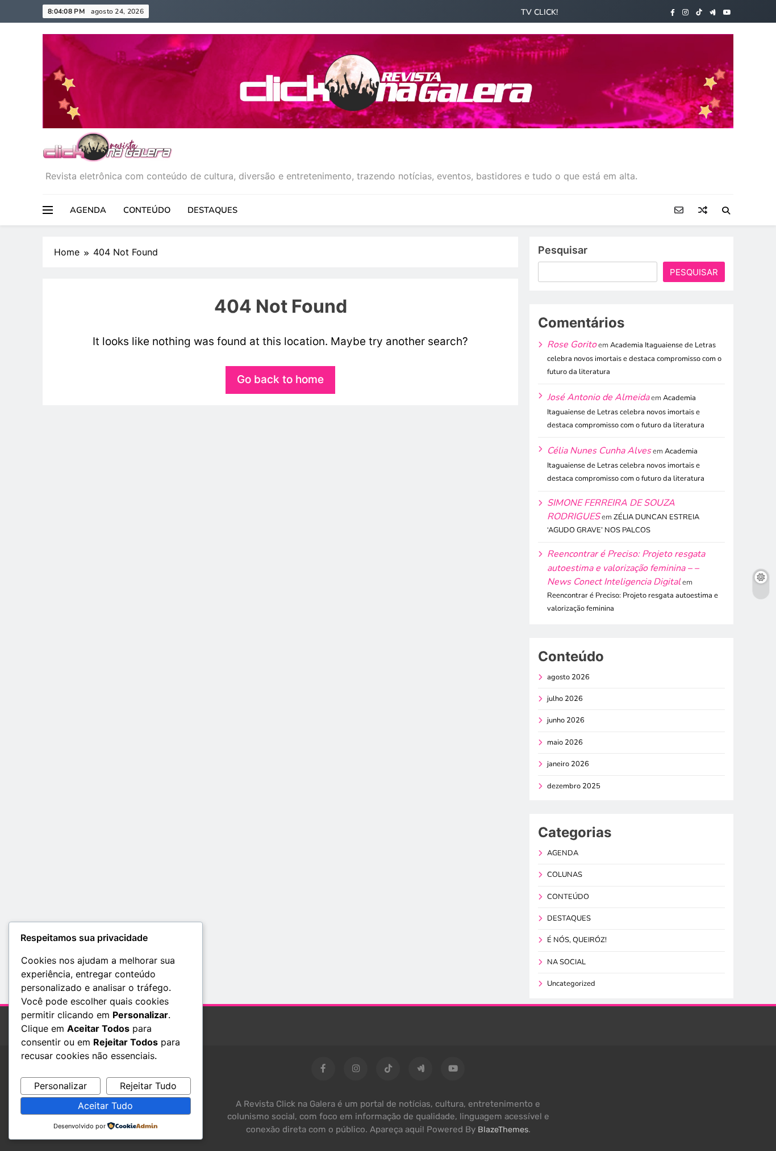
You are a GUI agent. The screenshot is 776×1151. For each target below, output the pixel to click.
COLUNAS (564, 874)
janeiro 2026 (568, 764)
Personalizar (60, 1085)
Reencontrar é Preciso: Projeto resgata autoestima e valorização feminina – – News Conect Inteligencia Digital (626, 568)
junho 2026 (566, 720)
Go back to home (280, 379)
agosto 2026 (568, 677)
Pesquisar (562, 250)
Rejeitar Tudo (148, 1085)
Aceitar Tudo (105, 1105)
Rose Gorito (571, 344)
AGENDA (88, 210)
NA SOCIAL (566, 962)
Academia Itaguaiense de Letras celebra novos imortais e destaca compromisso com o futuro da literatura (634, 358)
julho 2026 (565, 699)
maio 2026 (565, 742)
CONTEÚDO (146, 210)
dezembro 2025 (573, 786)
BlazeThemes (503, 1130)
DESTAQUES (212, 210)
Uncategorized (571, 983)
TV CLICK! (539, 12)
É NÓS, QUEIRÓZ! (577, 940)
